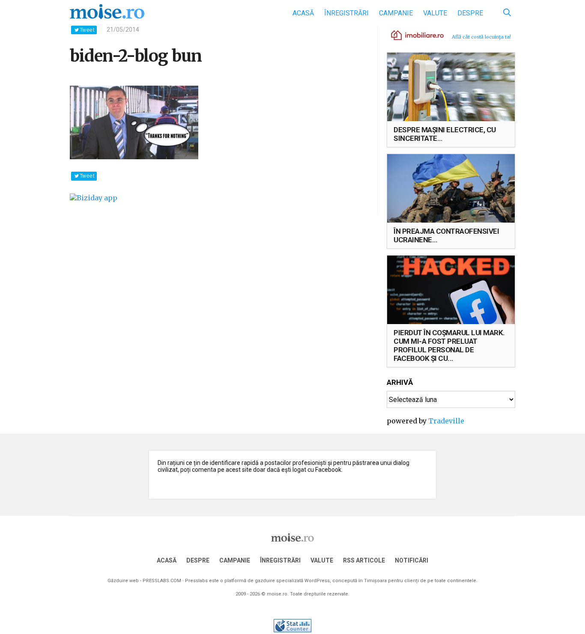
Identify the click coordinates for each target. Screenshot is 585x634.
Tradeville (446, 421)
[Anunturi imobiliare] (412, 35)
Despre (470, 13)
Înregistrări (346, 13)
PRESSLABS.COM (162, 580)
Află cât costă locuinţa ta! (481, 37)
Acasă (303, 13)
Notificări (411, 560)
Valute (435, 13)
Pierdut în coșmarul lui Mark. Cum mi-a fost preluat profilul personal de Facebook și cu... (449, 345)
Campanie (396, 13)
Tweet (87, 30)
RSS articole (364, 560)
